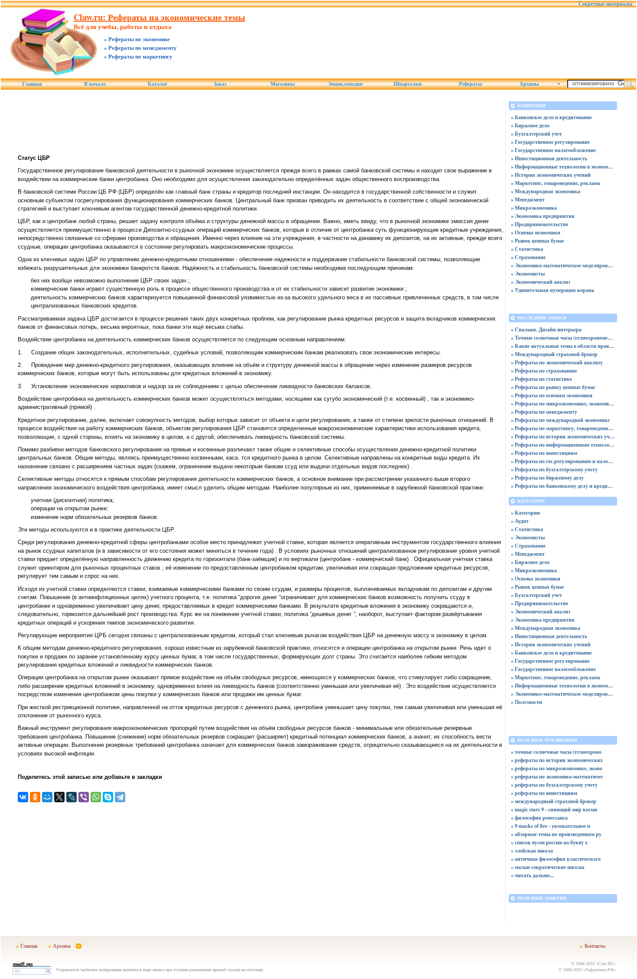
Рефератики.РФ (599, 969)
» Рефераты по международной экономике (560, 420)
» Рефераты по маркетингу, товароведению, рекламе (563, 428)
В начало (95, 84)
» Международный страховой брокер (554, 354)
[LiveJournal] (71, 797)
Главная (32, 84)
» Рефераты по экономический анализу (557, 362)
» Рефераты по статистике (541, 379)
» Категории (525, 512)
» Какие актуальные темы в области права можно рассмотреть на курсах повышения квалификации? (563, 346)
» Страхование (528, 257)
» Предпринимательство (539, 224)
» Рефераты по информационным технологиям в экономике (563, 444)
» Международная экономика (545, 191)
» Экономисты (528, 273)
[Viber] (83, 797)
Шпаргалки (407, 84)
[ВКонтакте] (23, 797)
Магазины (282, 84)
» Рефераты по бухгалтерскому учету (554, 469)
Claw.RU (606, 963)
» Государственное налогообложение (553, 150)
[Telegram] (120, 797)
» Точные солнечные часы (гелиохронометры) (563, 337)
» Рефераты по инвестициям (544, 453)
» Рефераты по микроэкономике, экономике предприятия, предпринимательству (563, 403)
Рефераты (470, 84)
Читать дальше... (534, 875)
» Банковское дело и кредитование (551, 117)
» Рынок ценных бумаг (537, 240)
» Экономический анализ (540, 281)
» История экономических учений (551, 174)
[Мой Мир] (47, 797)
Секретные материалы (605, 4)
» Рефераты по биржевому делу (547, 477)
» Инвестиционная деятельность (549, 158)
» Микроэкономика (534, 207)
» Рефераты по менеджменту (544, 411)
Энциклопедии (345, 84)
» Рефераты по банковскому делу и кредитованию (563, 486)
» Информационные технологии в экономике (563, 166)
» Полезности (526, 702)
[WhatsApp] (96, 797)
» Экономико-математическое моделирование (563, 265)
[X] (59, 797)
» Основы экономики (535, 232)
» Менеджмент (528, 199)
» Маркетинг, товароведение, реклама (555, 183)
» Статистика (527, 249)
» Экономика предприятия (543, 216)
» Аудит (520, 521)
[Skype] (108, 797)
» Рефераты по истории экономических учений (563, 436)
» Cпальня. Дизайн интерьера (546, 329)
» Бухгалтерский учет (536, 133)
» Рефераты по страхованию (544, 370)
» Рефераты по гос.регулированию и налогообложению (563, 461)
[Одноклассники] (35, 797)
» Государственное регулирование (550, 142)
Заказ (220, 84)
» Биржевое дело (530, 125)
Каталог (157, 84)
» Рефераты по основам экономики (551, 395)
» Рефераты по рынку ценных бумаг (553, 387)
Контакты (595, 945)
